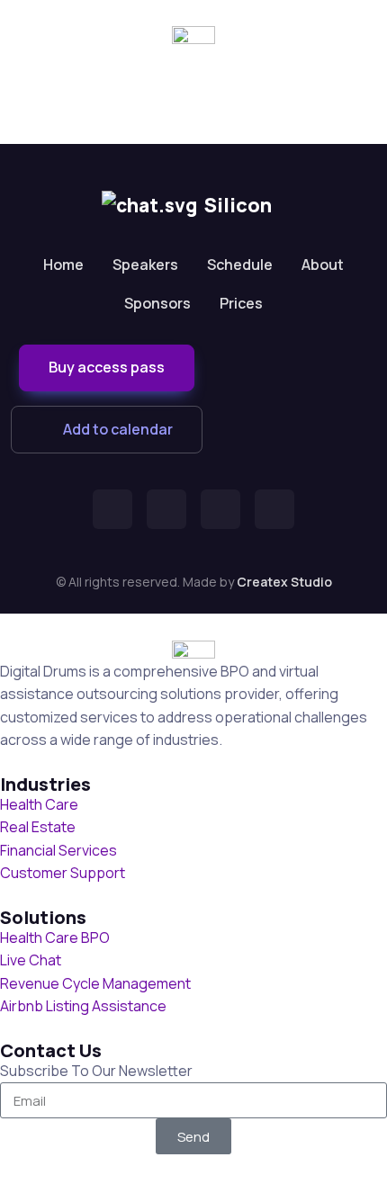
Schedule (240, 264)
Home (63, 264)
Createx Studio (284, 581)
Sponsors (157, 303)
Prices (241, 303)
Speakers (145, 264)
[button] (106, 368)
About (323, 264)
